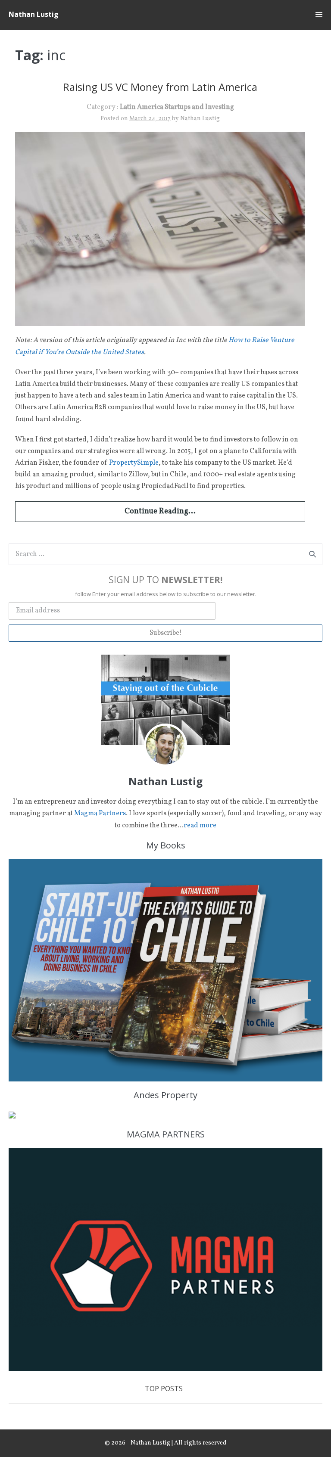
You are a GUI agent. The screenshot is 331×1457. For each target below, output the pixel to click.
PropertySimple (134, 463)
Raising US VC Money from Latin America (160, 87)
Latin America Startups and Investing (177, 107)
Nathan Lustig (34, 14)
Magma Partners (100, 813)
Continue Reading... (160, 511)
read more (200, 825)
